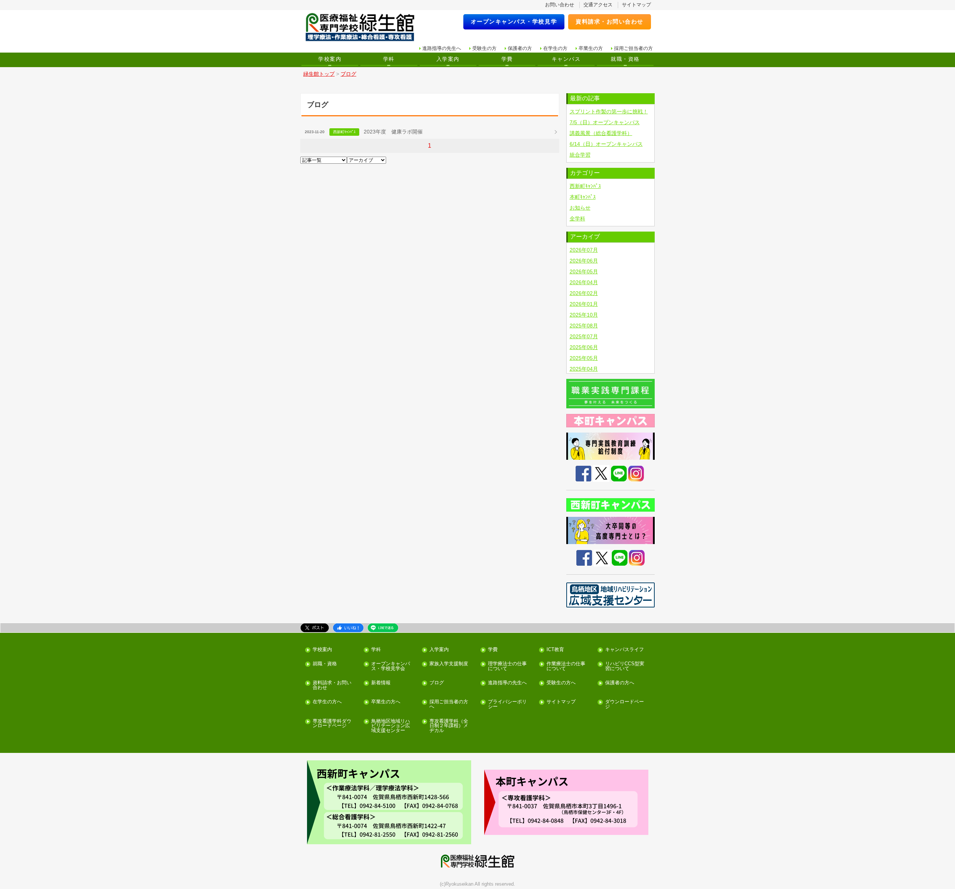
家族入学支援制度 (448, 664)
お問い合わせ (559, 4)
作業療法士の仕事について (566, 666)
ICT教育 (555, 649)
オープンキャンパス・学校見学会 (390, 666)
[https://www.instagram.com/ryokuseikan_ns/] (636, 473)
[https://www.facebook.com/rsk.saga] (584, 557)
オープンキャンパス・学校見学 (514, 21)
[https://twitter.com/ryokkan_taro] (602, 557)
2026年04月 (584, 282)
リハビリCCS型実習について (624, 666)
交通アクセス (598, 4)
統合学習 (580, 155)
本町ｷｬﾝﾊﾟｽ (583, 197)
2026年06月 (584, 261)
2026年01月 (584, 304)
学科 (389, 59)
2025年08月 (584, 326)
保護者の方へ (619, 683)
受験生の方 (484, 48)
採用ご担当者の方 (633, 48)
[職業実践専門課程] (610, 393)
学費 (507, 59)
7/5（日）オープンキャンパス (605, 122)
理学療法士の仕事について (507, 666)
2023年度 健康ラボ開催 (393, 132)
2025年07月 (584, 336)
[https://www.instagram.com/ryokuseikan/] (637, 557)
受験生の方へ (561, 683)
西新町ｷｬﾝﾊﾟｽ (585, 186)
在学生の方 (555, 48)
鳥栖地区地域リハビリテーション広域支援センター (390, 726)
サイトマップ (636, 4)
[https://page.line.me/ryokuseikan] (619, 557)
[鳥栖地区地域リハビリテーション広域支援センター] (610, 594)
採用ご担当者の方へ (448, 704)
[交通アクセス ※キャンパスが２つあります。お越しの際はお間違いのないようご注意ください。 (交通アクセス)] (389, 802)
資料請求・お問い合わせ (610, 21)
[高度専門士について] (610, 530)
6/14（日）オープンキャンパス (606, 144)
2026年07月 (584, 250)
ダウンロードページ (624, 704)
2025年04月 (584, 369)
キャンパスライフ (624, 649)
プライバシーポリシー (507, 704)
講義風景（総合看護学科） (601, 133)
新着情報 (381, 683)
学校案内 (329, 59)
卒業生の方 (591, 48)
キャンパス (566, 59)
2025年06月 (584, 347)
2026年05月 (584, 271)
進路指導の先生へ (441, 48)
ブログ (436, 683)
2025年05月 (584, 358)
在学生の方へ (327, 702)
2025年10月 (584, 315)
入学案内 (448, 59)
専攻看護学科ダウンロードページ (332, 724)
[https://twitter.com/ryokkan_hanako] (601, 473)
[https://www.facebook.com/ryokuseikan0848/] (583, 473)
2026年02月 (584, 293)
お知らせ (580, 208)
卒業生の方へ (385, 702)
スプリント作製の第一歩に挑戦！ (609, 111)
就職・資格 (625, 59)
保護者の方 (520, 48)
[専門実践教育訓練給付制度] (610, 446)
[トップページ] (365, 27)
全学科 (577, 219)
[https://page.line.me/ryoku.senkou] (619, 473)
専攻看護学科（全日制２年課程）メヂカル (448, 726)
